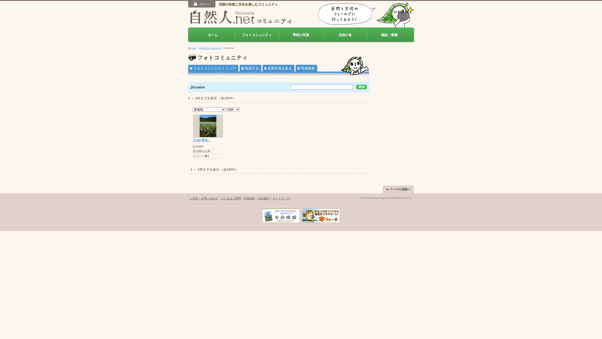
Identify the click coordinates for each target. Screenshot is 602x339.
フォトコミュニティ (257, 35)
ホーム (213, 35)
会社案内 (263, 198)
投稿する (252, 68)
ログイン (205, 4)
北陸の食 (345, 35)
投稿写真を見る (280, 68)
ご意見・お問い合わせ (204, 198)
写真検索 (308, 68)
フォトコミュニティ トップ (215, 68)
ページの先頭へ (400, 189)
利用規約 (249, 198)
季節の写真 (301, 35)
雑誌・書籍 (389, 35)
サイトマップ (281, 198)
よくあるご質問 (231, 198)
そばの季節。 (202, 140)
